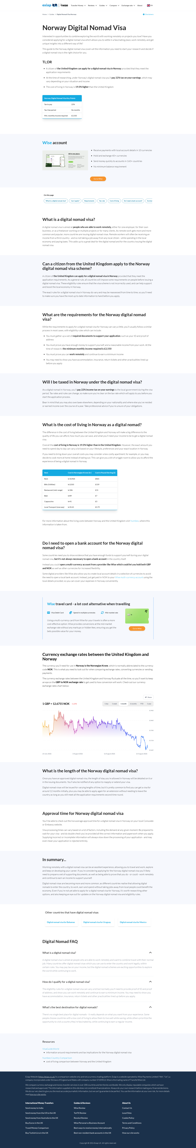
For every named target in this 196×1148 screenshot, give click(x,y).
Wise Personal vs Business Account (89, 1123)
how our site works (38, 1094)
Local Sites (127, 1113)
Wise (47, 142)
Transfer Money (77, 5)
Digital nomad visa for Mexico (133, 922)
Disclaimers (149, 14)
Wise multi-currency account (129, 577)
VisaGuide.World (50, 1048)
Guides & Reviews (82, 1103)
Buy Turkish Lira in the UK (36, 1133)
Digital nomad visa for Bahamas (61, 922)
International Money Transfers (39, 1103)
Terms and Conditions (131, 1123)
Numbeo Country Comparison (57, 1057)
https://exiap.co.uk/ (47, 1076)
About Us (126, 1103)
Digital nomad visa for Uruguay (97, 922)
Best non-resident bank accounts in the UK (92, 1133)
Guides (102, 5)
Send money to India (34, 1108)
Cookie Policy (128, 1118)
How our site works (130, 1133)
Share (150, 697)
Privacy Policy (128, 1128)
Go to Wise (98, 179)
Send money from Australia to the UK (41, 1118)
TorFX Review (80, 1113)
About (139, 5)
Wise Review (79, 1108)
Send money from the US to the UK (40, 1113)
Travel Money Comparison (37, 1128)
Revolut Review (81, 1118)
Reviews (91, 5)
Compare (113, 5)
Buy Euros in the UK (34, 1123)
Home (44, 14)
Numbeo (134, 520)
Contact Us (127, 1108)
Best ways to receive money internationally (93, 1128)
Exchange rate (127, 5)
